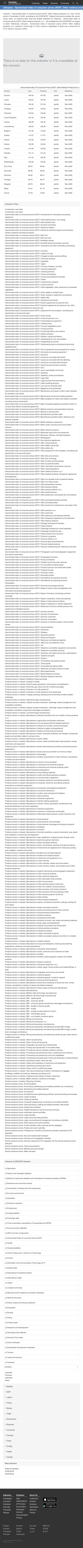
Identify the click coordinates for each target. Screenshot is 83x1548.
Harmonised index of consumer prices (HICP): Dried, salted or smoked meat (34, 292)
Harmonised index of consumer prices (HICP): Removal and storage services (34, 585)
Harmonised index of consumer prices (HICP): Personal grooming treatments (34, 541)
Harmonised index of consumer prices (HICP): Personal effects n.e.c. (31, 539)
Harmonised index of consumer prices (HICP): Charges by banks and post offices (36, 256)
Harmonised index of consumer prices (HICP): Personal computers (30, 536)
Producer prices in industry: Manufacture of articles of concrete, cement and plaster (36, 725)
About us (33, 1509)
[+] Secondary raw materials (15, 1332)
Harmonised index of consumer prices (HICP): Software (26, 632)
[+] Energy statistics (12, 1213)
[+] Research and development (16, 1327)
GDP (8, 1392)
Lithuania (7, 113)
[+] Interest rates (11, 1268)
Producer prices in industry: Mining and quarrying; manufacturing (29, 1024)
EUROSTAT (67, 21)
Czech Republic (10, 117)
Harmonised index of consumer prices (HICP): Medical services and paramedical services (39, 409)
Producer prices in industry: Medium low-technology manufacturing (30, 995)
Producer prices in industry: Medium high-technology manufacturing (31, 993)
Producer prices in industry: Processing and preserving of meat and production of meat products (41, 1058)
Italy (5, 157)
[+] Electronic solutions (13, 1203)
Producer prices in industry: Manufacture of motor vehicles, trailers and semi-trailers (36, 863)
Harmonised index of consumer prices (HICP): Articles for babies (29, 227)
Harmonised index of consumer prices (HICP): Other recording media (31, 502)
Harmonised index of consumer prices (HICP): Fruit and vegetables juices (33, 326)
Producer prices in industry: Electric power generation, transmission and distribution (37, 684)
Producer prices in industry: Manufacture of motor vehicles (27, 860)
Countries (7, 1501)
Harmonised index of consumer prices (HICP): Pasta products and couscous (34, 533)
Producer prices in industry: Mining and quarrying (23, 1019)
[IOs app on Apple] (50, 1499)
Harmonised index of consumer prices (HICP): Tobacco (26, 658)
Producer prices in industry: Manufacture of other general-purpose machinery (34, 884)
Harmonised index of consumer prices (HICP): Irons (24, 367)
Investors (33, 1504)
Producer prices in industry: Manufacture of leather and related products (32, 855)
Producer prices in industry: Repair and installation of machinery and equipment (35, 1063)
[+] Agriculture (10, 1168)
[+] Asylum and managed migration (18, 1173)
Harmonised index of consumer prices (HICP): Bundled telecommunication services (37, 243)
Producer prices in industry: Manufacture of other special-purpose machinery (34, 894)
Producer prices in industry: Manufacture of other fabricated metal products (33, 879)
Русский (33, 1525)
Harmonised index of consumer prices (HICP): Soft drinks (27, 629)
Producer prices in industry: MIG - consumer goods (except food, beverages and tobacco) (39, 1003)
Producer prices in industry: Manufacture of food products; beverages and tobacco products (39, 824)
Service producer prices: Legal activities (20, 1115)
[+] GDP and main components (16, 1233)
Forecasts (7, 1509)
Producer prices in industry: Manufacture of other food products (29, 881)
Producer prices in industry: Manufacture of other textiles (26, 897)
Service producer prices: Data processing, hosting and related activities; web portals (37, 1104)
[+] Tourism (9, 1352)
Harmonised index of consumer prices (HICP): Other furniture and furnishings (34, 461)
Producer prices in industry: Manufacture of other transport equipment (31, 899)
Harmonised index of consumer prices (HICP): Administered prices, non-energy (35, 219)
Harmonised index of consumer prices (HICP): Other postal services (31, 492)
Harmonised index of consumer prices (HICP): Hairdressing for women (32, 341)
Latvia (6, 100)
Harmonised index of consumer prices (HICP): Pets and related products (32, 544)
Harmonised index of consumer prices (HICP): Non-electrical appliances (32, 440)
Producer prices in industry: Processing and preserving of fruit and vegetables (34, 1055)
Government (11, 1419)
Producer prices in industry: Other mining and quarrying (26, 1042)
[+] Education (10, 1198)
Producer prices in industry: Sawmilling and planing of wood (28, 1065)
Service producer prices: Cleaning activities (21, 1099)
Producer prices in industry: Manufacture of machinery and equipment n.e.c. (33, 858)
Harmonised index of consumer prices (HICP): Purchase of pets (29, 572)
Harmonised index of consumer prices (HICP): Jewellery (26, 373)
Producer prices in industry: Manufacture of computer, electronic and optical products (37, 780)
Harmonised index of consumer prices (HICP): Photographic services (31, 557)
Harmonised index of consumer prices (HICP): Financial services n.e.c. (32, 318)
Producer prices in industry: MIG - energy (20, 1008)
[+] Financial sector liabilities (16, 1228)
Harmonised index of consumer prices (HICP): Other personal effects (31, 487)
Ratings (6, 1512)
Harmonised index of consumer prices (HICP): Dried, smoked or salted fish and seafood (38, 295)
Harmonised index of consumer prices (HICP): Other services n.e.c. (30, 510)
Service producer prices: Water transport (20, 1151)
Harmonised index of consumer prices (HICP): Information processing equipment (35, 352)
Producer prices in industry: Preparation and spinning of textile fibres (31, 1045)
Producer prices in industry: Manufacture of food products (26, 819)
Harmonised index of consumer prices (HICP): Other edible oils (29, 448)
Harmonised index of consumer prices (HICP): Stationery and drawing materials (35, 640)
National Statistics (12, 1468)
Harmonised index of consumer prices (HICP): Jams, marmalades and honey (34, 370)
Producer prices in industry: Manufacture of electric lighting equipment (31, 801)
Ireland (6, 139)
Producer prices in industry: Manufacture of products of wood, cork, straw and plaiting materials (41, 920)
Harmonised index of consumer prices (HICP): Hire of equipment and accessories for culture (40, 349)
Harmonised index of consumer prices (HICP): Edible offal (27, 297)
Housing (9, 1435)
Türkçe (32, 1528)
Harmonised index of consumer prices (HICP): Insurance (26, 354)
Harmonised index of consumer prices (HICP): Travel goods (27, 663)
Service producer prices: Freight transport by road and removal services (32, 1109)
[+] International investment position (18, 1273)
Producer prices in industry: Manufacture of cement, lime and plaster (31, 762)
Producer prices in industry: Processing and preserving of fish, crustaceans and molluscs (39, 1052)
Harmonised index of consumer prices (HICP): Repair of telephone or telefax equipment (38, 603)
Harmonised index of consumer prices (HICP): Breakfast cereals (29, 240)
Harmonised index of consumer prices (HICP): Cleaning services (29, 271)
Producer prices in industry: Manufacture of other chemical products (30, 873)
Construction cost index (14, 209)
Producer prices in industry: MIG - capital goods (23, 998)
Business (10, 1424)
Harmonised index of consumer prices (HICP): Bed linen (26, 235)
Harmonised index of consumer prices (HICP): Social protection (29, 627)
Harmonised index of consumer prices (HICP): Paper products (28, 526)
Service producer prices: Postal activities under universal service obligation (33, 1125)
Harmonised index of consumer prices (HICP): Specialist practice (30, 635)
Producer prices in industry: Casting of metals (22, 681)
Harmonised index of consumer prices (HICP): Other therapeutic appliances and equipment (39, 518)
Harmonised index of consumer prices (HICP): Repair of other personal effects (35, 601)
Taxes (8, 1440)
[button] (77, 3)
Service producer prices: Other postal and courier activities (27, 1122)
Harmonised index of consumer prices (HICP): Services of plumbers (31, 619)
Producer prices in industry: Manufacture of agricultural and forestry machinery (34, 720)
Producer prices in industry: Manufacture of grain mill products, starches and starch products (40, 845)
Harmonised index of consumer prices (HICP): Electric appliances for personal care (36, 302)
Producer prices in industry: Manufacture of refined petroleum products (31, 928)
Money (9, 1408)
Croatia (7, 148)
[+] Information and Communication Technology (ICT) (25, 1263)
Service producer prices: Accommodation (20, 1084)
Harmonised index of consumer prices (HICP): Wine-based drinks (30, 671)
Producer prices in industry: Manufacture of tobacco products (28, 962)
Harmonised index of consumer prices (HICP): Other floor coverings (30, 458)
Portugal (7, 179)
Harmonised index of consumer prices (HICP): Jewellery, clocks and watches (34, 375)
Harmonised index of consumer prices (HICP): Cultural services (29, 284)
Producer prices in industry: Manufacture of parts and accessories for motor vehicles (37, 910)
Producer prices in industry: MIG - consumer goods (24, 1000)
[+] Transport (9, 1362)
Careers (33, 1501)
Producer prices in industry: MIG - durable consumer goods (27, 1006)
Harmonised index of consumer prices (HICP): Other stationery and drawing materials (37, 515)
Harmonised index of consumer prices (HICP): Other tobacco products (31, 520)
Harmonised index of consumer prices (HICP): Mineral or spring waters (32, 411)
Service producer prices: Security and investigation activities (28, 1138)
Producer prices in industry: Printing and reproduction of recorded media (32, 1047)
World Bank (9, 1474)
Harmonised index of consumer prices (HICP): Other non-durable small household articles (39, 479)
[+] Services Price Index (14, 1337)
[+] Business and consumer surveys (18, 1183)
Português (7, 1531)
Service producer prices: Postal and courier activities (25, 1128)
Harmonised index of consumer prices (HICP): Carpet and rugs (29, 253)
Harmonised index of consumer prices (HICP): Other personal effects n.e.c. (33, 489)
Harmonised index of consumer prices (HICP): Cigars (25, 264)
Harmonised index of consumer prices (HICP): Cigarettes (26, 261)
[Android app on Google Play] (50, 1505)
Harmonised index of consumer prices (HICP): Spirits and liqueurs (30, 637)
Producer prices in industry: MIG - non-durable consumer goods (29, 1016)
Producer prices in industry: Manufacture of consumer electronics (29, 790)
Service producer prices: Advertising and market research (27, 1089)
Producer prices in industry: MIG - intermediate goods (25, 1013)
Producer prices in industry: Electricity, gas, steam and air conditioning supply (34, 687)
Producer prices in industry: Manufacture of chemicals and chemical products (34, 764)
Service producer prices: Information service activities (25, 1112)
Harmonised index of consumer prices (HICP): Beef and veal (28, 238)
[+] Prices (8, 1317)
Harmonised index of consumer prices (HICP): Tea (24, 645)
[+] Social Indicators (12, 1342)
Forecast (8, 1375)
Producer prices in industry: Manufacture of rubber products (27, 941)
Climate (9, 1457)
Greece (7, 144)
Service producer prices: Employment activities (23, 1107)
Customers (34, 1498)
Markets (9, 1386)
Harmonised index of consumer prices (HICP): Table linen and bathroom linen (34, 642)
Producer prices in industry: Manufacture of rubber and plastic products (32, 933)
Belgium (7, 131)
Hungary (7, 108)
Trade (8, 1413)
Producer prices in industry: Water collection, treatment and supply (30, 1078)
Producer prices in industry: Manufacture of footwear (25, 827)
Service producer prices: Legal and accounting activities (26, 1117)
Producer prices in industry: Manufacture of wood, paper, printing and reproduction (36, 988)
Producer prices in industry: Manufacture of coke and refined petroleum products (35, 775)
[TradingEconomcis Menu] (5, 3)
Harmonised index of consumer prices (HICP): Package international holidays (34, 523)
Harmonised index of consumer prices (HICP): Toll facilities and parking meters (35, 661)
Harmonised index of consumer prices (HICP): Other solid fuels (29, 513)
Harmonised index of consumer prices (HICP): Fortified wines (28, 323)
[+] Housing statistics (13, 1248)
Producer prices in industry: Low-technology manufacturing (27, 712)
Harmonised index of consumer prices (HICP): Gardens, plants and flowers (33, 336)
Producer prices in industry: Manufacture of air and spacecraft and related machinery (37, 723)
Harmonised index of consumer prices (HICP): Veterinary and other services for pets (37, 668)
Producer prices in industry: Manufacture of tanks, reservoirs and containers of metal (37, 951)
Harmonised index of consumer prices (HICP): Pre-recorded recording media (34, 565)
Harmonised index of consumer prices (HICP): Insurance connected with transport (36, 362)
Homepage (7, 1498)
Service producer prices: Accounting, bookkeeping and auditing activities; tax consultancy (39, 1086)
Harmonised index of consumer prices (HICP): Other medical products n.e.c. (34, 471)
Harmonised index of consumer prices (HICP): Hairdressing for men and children (35, 339)
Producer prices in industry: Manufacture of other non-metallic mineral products (35, 886)
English (6, 1525)
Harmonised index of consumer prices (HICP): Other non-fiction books (31, 481)
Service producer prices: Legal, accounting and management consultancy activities (36, 1120)
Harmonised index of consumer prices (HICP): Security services (29, 611)
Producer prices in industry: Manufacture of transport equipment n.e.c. (31, 964)
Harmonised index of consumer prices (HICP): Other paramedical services (33, 484)
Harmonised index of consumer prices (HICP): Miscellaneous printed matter (34, 414)
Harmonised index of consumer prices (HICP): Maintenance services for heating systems (39, 396)
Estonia (7, 95)
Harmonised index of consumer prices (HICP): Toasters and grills (30, 655)
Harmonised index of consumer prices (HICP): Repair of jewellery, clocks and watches (38, 598)
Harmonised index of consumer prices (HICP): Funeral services (29, 328)
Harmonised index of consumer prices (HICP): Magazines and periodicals (33, 388)
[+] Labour (9, 1282)
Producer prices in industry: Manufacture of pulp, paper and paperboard (32, 923)
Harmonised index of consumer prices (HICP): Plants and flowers (30, 559)
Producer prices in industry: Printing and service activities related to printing (33, 1050)
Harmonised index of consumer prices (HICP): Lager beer (27, 378)
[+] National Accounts (13, 1297)
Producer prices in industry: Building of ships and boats (26, 679)
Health (9, 1451)
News (7, 1380)
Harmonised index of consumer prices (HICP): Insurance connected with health (35, 357)
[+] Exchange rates (12, 1218)
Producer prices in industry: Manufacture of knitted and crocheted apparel (33, 853)
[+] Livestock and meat (13, 1287)
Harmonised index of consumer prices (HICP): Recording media (29, 575)
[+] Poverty (9, 1312)
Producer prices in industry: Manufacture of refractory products (28, 930)
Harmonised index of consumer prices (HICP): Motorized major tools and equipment (37, 432)
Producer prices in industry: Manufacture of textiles (24, 954)
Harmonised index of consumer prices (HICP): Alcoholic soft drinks (30, 225)
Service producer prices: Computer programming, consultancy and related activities (36, 1102)
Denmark (7, 170)
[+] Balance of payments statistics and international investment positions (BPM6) (35, 1178)
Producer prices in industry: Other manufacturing (23, 1039)
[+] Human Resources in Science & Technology (23, 1253)
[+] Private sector (11, 1322)
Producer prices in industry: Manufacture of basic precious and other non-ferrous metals (38, 751)
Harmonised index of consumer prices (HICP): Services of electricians (31, 614)
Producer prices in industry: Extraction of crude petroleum (27, 689)
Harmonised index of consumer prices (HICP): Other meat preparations (32, 469)
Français (6, 1534)
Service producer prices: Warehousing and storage (24, 1148)
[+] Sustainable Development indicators (20, 1347)
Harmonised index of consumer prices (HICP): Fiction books (28, 315)
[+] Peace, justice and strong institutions (20, 1302)
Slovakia (7, 104)
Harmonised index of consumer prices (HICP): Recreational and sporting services (36, 578)
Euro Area (8, 166)
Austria (7, 135)
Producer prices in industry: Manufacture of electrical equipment (29, 808)
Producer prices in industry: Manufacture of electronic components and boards (34, 811)
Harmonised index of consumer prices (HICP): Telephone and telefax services (34, 650)
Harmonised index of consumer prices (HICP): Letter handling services (32, 383)
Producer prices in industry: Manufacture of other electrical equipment (31, 876)
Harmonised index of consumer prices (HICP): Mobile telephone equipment (33, 422)
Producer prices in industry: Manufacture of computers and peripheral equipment (35, 788)
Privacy (32, 1512)
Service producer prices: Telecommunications (22, 1146)
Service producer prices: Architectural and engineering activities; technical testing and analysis (41, 1094)
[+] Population (10, 1307)
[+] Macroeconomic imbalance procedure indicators (24, 1292)
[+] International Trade (13, 1278)
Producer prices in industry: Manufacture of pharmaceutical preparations (32, 912)
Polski (18, 1531)
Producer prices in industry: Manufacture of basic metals (26, 738)
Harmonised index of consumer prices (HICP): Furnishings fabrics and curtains (35, 331)
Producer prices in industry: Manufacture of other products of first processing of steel (37, 892)
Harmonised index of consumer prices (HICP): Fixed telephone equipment (33, 321)
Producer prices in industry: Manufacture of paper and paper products (31, 907)
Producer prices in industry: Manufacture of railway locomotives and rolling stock (35, 925)
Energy (9, 1446)
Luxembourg (9, 126)
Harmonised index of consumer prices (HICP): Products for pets (29, 570)
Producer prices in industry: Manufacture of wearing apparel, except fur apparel (35, 977)
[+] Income (9, 1258)
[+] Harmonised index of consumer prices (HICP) (23, 1238)
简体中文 (46, 1525)
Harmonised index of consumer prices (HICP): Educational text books (31, 300)
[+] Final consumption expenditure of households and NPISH (28, 1223)
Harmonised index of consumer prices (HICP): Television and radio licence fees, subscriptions (41, 653)
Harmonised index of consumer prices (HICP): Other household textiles (32, 463)
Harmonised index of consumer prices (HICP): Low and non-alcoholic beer (33, 385)
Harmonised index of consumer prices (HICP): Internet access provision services (35, 365)
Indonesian (20, 1534)
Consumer (10, 1430)
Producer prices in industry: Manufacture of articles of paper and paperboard (34, 728)
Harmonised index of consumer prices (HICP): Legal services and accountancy (35, 380)
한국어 (45, 1531)
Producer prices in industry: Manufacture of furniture (24, 829)
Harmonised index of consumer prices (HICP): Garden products (29, 334)
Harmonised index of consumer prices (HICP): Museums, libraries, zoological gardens (37, 435)
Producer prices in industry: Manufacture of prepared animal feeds (30, 917)
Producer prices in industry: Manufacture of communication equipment (31, 777)
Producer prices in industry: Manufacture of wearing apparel (27, 975)
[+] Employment (11, 1208)
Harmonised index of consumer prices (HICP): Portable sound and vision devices (36, 562)
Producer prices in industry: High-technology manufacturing (27, 699)
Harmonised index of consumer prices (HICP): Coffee (25, 279)
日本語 (45, 1528)
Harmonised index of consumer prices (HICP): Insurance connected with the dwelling (37, 360)
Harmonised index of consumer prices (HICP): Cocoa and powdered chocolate (35, 276)
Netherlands (9, 162)
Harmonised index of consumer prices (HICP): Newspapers (27, 437)
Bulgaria (7, 184)
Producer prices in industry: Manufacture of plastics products (28, 915)
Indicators (8, 1377)
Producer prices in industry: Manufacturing (21, 990)
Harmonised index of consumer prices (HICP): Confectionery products (31, 282)
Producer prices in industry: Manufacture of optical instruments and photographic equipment (40, 871)
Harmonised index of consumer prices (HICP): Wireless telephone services (33, 676)
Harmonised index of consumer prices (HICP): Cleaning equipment (30, 269)
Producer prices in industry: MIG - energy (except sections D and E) (30, 1011)
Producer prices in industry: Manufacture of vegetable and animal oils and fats (34, 972)
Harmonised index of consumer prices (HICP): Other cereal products (31, 443)
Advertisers (34, 1507)
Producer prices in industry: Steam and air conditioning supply (28, 1068)
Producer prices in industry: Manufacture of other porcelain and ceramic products (35, 889)
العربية (32, 1531)
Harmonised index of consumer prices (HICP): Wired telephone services (32, 674)
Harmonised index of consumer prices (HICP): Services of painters (30, 616)
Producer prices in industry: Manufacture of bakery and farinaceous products (34, 731)
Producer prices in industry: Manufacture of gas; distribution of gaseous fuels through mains (39, 837)
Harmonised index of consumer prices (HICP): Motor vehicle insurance (32, 430)
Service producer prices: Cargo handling (20, 1097)
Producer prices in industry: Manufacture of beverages (25, 754)
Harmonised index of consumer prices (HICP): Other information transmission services (38, 466)
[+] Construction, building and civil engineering (22, 1188)
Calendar (8, 1372)
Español (6, 1528)
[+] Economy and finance (14, 1193)
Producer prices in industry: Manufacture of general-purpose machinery (32, 840)
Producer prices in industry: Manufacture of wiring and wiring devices (31, 980)
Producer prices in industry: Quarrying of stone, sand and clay (28, 1060)
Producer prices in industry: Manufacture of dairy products (27, 795)
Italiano (19, 1528)
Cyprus (7, 122)
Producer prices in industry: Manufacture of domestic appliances (29, 798)
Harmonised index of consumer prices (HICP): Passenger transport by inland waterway (38, 528)
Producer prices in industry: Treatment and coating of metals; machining (32, 1076)
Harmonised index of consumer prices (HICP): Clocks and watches (30, 274)
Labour (9, 1397)
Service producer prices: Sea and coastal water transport (26, 1135)
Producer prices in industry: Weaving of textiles (23, 1081)
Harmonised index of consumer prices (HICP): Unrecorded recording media (33, 666)
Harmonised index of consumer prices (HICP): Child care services (30, 258)
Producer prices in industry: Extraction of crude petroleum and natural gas (33, 692)
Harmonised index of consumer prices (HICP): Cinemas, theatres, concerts (33, 266)
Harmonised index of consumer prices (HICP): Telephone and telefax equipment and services (40, 648)
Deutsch (19, 1525)
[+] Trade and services (13, 1357)
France (6, 193)
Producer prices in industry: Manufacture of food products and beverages (32, 821)
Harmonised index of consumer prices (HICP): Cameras (26, 251)
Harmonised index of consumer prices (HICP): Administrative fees (30, 222)
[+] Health (8, 1243)
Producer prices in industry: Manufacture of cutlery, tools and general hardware (35, 793)
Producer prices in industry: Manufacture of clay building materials (30, 772)
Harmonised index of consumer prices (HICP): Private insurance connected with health (38, 567)
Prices (9, 1402)
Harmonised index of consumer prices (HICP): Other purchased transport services (36, 500)
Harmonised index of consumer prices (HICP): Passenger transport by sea (33, 531)
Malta (6, 188)
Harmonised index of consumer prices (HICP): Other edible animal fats (32, 445)
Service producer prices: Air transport (19, 1091)
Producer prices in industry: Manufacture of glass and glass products (31, 842)
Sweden (7, 153)
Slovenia (7, 175)
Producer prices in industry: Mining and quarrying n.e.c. (26, 1021)
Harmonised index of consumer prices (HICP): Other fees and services (32, 456)
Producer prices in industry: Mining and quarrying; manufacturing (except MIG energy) (37, 1026)
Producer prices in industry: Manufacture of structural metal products (31, 949)
